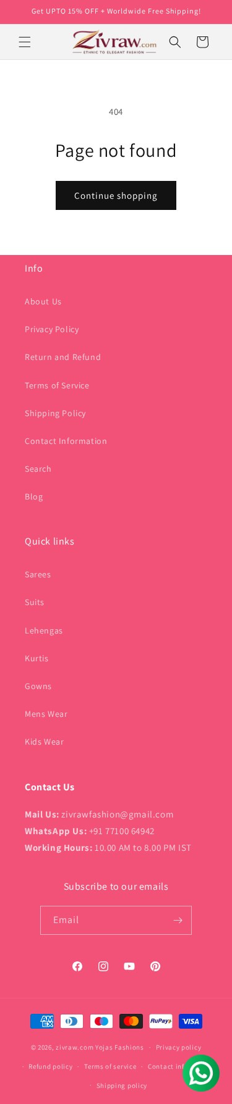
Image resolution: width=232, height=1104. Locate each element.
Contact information (181, 1066)
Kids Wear (44, 741)
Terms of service (110, 1066)
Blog (34, 496)
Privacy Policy (52, 329)
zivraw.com (74, 1047)
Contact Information (66, 440)
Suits (35, 602)
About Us (43, 301)
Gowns (38, 686)
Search (38, 468)
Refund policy (50, 1066)
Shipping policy (122, 1085)
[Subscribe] (177, 920)
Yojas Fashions (119, 1047)
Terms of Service (57, 385)
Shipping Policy (55, 413)
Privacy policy (179, 1047)
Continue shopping (116, 195)
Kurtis (37, 658)
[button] (24, 42)
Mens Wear (46, 713)
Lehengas (44, 630)
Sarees (38, 574)
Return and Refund (63, 356)
